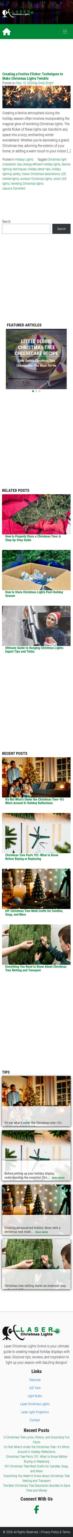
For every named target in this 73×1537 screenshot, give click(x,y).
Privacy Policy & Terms (55, 1532)
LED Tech (35, 1388)
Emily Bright (46, 83)
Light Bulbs (35, 1396)
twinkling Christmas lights (27, 183)
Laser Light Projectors (35, 1412)
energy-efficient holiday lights (41, 164)
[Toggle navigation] (65, 32)
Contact (35, 1420)
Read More (58, 1177)
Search (6, 221)
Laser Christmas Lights (34, 1404)
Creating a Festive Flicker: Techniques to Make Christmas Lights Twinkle (32, 76)
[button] (33, 391)
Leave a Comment (13, 188)
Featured (35, 1380)
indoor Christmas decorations (41, 174)
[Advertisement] (54, 13)
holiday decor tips (39, 169)
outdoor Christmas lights (36, 178)
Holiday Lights (24, 159)
